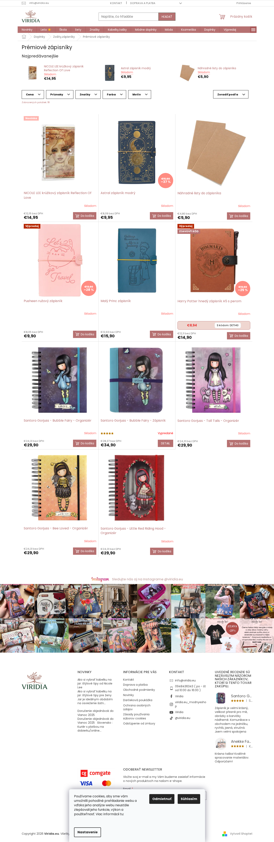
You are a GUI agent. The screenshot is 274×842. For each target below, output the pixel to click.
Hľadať (167, 17)
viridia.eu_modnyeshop (190, 704)
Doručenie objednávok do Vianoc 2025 (95, 713)
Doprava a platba (142, 3)
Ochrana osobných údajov (136, 707)
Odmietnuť (161, 799)
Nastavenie (87, 832)
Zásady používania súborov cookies (136, 716)
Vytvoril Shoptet (241, 833)
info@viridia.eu (185, 680)
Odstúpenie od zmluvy (139, 723)
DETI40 (228, 325)
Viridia (179, 696)
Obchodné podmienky (139, 690)
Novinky (128, 695)
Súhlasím (189, 799)
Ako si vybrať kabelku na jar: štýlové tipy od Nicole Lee (94, 684)
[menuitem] (27, 29)
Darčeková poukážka (137, 700)
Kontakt (116, 3)
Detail (165, 443)
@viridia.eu (182, 718)
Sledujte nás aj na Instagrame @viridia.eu (147, 579)
